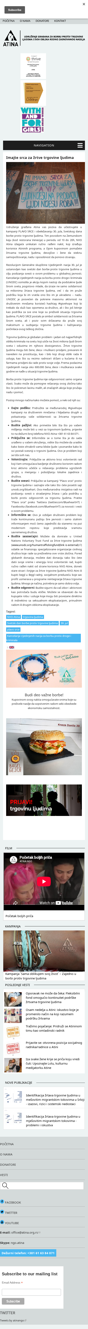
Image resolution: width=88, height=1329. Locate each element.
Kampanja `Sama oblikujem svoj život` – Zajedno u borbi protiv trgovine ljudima (40, 976)
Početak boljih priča (19, 916)
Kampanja (13, 926)
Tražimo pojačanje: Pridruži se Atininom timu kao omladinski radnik (54, 1028)
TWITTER (10, 1213)
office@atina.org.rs (24, 1232)
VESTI (4, 1175)
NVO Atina (13, 617)
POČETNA (7, 1144)
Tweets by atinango (12, 1320)
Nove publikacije (18, 1082)
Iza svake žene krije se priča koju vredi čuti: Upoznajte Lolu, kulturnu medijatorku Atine (53, 1063)
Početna (9, 21)
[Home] (44, 45)
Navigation (44, 145)
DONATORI (8, 1164)
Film (8, 848)
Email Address (12, 1283)
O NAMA (6, 1154)
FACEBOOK (12, 1202)
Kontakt (60, 21)
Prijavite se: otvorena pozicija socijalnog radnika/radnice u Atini (54, 1044)
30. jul (64, 623)
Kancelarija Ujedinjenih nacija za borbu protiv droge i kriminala (38, 638)
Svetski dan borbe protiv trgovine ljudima (32, 623)
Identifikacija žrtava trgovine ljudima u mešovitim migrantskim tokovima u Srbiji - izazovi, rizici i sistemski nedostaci (55, 1099)
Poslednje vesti (17, 985)
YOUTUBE (11, 1223)
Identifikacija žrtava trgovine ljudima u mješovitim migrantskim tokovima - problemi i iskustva (53, 1120)
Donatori (42, 21)
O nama (25, 21)
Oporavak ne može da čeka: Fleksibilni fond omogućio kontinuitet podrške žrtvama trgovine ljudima (53, 997)
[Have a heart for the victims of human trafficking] (11, 647)
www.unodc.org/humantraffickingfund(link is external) (45, 545)
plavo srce (13, 629)
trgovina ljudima (33, 617)
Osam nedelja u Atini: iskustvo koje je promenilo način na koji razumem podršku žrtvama (52, 1014)
